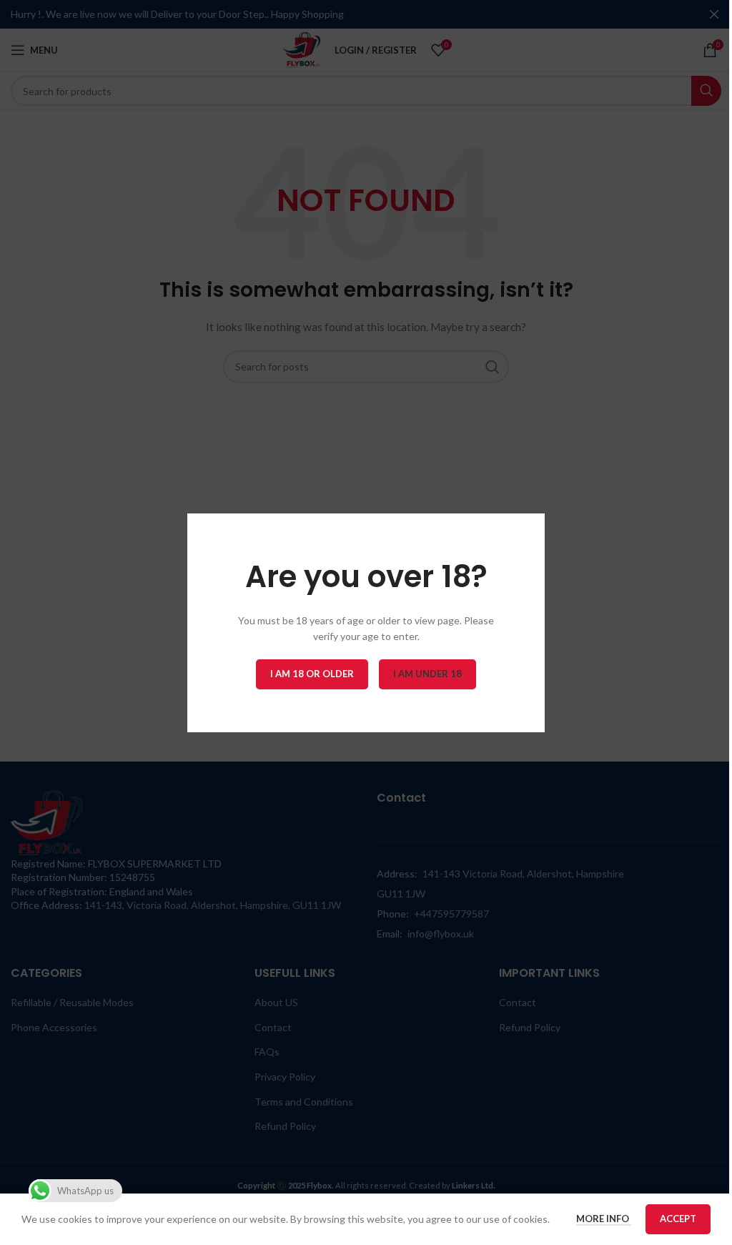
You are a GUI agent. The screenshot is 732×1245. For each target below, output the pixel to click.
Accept (678, 1218)
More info (603, 1218)
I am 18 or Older (312, 673)
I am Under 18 (427, 673)
